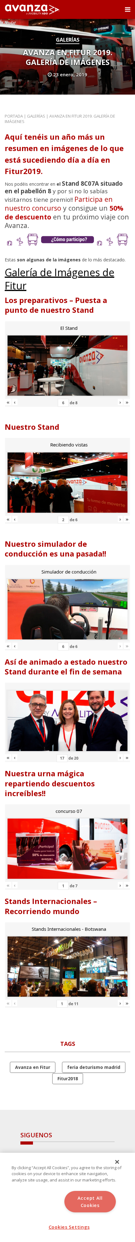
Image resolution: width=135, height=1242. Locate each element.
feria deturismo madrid (93, 1067)
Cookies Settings (69, 1227)
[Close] (117, 1162)
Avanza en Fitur (32, 1067)
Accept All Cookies (90, 1201)
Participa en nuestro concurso (59, 204)
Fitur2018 (67, 1079)
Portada (14, 116)
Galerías (67, 39)
